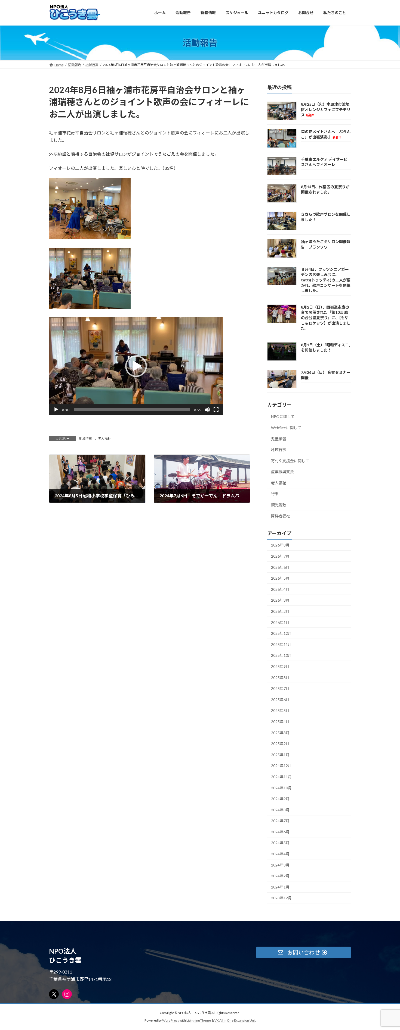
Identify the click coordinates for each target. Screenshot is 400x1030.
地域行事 (85, 439)
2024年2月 (280, 876)
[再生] (56, 409)
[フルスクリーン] (216, 409)
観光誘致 (278, 505)
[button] (136, 366)
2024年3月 (280, 864)
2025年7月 (280, 688)
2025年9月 (280, 666)
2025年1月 (280, 754)
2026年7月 (280, 556)
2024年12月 (281, 765)
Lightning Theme (198, 1021)
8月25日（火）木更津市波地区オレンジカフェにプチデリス (325, 109)
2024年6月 (280, 831)
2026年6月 (280, 567)
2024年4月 (280, 854)
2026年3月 (280, 600)
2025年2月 (280, 743)
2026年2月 (280, 611)
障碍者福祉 (280, 515)
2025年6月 (280, 699)
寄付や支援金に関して (290, 460)
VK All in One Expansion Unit (235, 1021)
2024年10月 (281, 787)
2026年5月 (280, 578)
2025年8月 (280, 677)
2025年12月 (281, 633)
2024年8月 (280, 809)
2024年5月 (280, 842)
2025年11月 (281, 644)
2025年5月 (280, 710)
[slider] (132, 409)
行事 (275, 493)
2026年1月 (280, 622)
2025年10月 (281, 655)
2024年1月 (280, 886)
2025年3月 (280, 732)
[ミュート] (207, 409)
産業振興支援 (282, 471)
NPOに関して (283, 416)
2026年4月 (280, 589)
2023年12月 (281, 898)
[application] (136, 366)
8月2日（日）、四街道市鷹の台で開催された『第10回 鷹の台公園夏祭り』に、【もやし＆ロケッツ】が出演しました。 (325, 317)
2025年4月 (280, 721)
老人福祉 (104, 439)
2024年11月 (281, 776)
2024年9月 (280, 798)
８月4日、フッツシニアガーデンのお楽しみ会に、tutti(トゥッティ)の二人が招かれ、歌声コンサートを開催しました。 (325, 280)
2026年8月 (280, 545)
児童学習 (278, 438)
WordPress (170, 1021)
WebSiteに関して (286, 427)
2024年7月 (280, 820)
